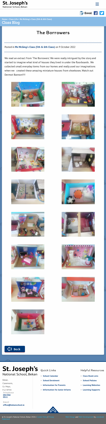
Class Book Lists (90, 376)
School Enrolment (51, 380)
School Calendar (50, 376)
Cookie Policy (42, 417)
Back (17, 349)
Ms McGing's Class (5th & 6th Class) (35, 47)
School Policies (90, 380)
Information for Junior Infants (57, 389)
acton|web (100, 417)
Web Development (86, 417)
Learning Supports (91, 389)
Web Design (70, 417)
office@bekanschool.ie (13, 405)
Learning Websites (91, 385)
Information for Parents (54, 385)
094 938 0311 (6, 396)
